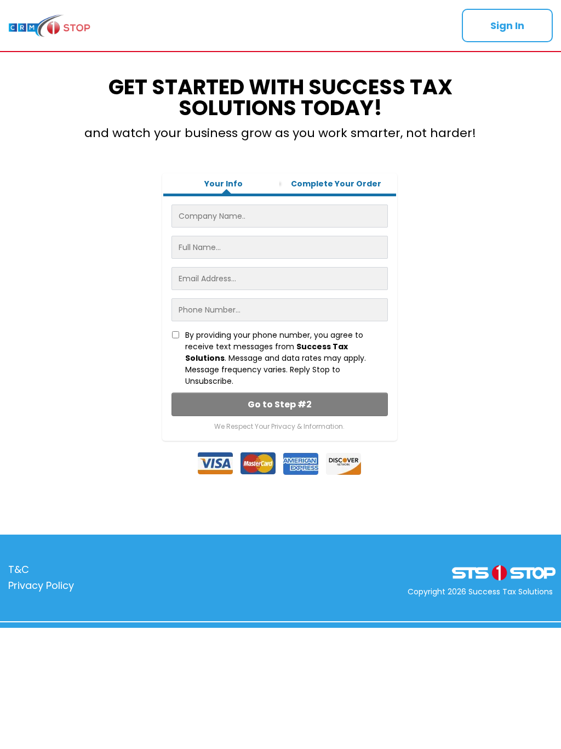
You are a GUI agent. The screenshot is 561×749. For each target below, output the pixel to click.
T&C (18, 569)
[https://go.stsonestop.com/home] (227, 25)
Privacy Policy (41, 585)
